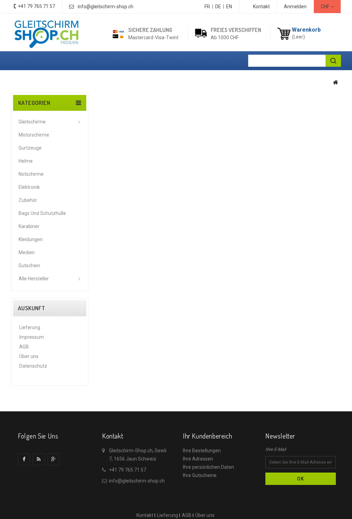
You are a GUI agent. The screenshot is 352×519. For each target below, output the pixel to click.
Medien (27, 252)
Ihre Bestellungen (202, 450)
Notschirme (31, 174)
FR (207, 6)
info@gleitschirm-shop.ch (105, 6)
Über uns (28, 356)
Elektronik (29, 187)
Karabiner (29, 226)
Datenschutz (33, 366)
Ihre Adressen (198, 459)
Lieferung (29, 327)
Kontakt (261, 6)
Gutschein (29, 265)
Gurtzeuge (30, 148)
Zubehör (28, 200)
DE (218, 6)
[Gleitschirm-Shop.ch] (46, 33)
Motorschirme (34, 135)
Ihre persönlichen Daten (208, 467)
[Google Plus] (53, 459)
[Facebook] (24, 459)
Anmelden (295, 6)
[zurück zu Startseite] (335, 82)
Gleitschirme (32, 122)
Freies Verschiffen (236, 29)
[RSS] (38, 459)
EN (229, 6)
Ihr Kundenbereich (207, 435)
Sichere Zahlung (150, 29)
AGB (24, 346)
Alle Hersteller (34, 278)
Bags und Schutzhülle (42, 213)
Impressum (31, 337)
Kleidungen (31, 239)
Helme (26, 161)
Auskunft (31, 308)
